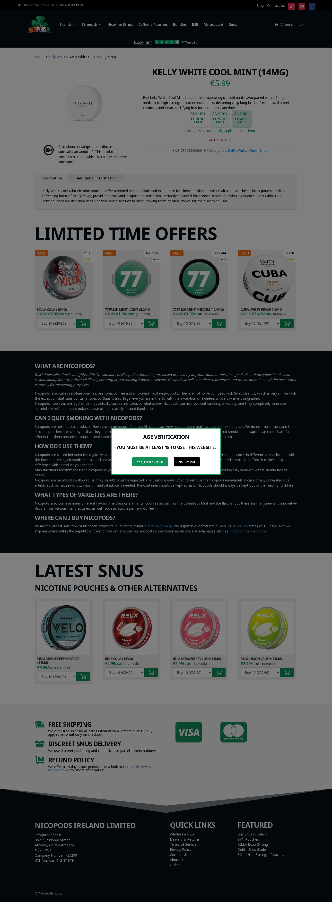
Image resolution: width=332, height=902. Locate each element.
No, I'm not (187, 462)
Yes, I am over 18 (150, 462)
